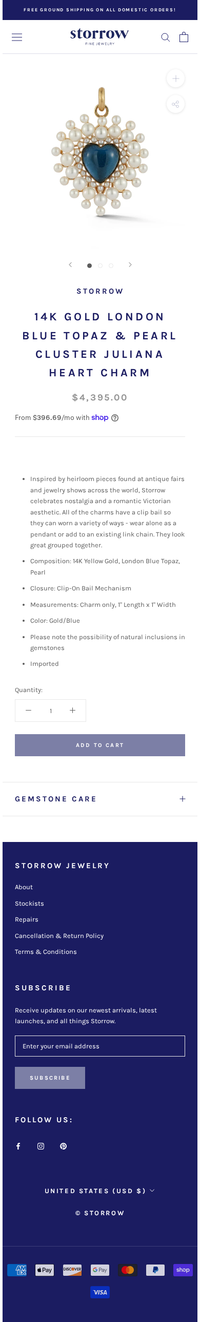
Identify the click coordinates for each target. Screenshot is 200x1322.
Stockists (29, 903)
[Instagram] (40, 1145)
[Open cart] (183, 37)
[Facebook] (18, 1145)
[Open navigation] (17, 37)
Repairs (26, 919)
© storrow (100, 1213)
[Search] (165, 36)
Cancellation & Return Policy (59, 936)
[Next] (130, 264)
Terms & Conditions (46, 951)
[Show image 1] (89, 265)
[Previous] (70, 264)
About (24, 887)
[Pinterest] (63, 1145)
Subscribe (50, 1078)
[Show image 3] (111, 265)
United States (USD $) (96, 1191)
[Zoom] (176, 78)
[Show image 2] (100, 265)
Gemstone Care (56, 798)
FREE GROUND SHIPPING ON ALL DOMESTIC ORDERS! (100, 9)
